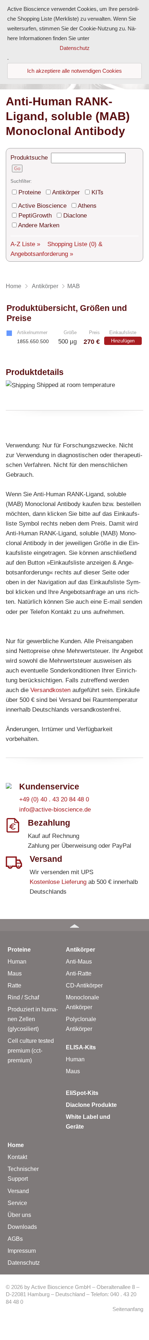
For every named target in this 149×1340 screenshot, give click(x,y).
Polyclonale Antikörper (81, 1024)
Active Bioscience (42, 205)
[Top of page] (74, 925)
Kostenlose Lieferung (58, 881)
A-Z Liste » (25, 244)
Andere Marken (38, 225)
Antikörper (66, 192)
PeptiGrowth (35, 215)
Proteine (29, 192)
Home (16, 1145)
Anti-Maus (79, 961)
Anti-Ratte (78, 973)
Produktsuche (29, 157)
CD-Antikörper (84, 985)
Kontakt (17, 1157)
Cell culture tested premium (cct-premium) (31, 1050)
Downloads (22, 1227)
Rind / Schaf (23, 997)
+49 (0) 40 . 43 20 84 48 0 (54, 799)
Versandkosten (50, 690)
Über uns (19, 1215)
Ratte (14, 985)
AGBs (15, 1239)
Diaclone (75, 215)
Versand (18, 1191)
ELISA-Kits (81, 1047)
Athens (87, 205)
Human (17, 961)
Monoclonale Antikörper (82, 1002)
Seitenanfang (127, 1309)
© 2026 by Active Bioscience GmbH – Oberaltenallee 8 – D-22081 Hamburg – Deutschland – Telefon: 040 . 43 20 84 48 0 (72, 1294)
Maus (15, 973)
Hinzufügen (123, 341)
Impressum (22, 1251)
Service (17, 1203)
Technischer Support (23, 1174)
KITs (97, 192)
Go (17, 168)
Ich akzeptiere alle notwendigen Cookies (74, 71)
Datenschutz (24, 1263)
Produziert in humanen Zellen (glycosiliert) (33, 1019)
